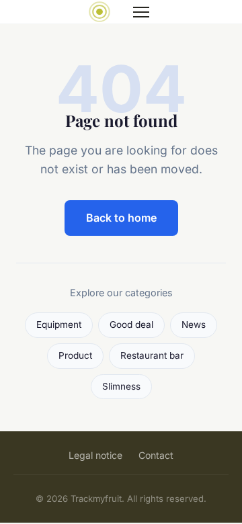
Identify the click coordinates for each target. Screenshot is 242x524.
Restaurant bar (152, 355)
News (194, 324)
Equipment (58, 324)
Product (75, 355)
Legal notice (95, 455)
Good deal (131, 324)
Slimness (121, 386)
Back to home (121, 217)
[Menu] (141, 12)
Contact (155, 455)
